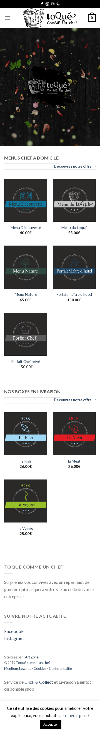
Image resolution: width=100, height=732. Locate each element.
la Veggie (26, 528)
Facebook (14, 631)
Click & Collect (38, 682)
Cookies (40, 668)
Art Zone (32, 657)
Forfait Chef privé (25, 361)
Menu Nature (26, 294)
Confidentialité (60, 668)
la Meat (74, 461)
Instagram (14, 638)
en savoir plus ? (75, 715)
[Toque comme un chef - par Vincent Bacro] (50, 18)
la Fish (26, 461)
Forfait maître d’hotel (74, 294)
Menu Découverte (26, 227)
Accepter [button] (50, 724)
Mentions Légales (17, 668)
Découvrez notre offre (73, 166)
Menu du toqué (74, 227)
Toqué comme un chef (32, 662)
